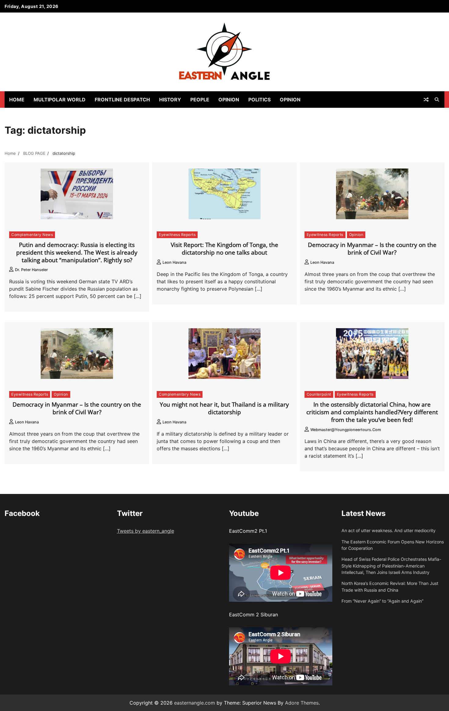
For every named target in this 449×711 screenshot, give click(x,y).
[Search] (436, 99)
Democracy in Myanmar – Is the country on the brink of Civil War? (372, 248)
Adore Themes (302, 703)
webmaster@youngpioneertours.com (345, 429)
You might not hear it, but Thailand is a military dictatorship (224, 408)
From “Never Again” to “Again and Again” (382, 601)
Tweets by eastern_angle (145, 531)
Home (16, 99)
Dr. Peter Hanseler (31, 269)
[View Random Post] (426, 99)
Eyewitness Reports (177, 234)
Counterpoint (319, 394)
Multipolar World (60, 99)
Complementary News (32, 234)
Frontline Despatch (122, 99)
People (199, 99)
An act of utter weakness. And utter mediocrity (388, 530)
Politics (259, 99)
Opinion (228, 99)
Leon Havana (174, 262)
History (170, 99)
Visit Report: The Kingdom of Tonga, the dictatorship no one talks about (224, 248)
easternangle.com (194, 703)
